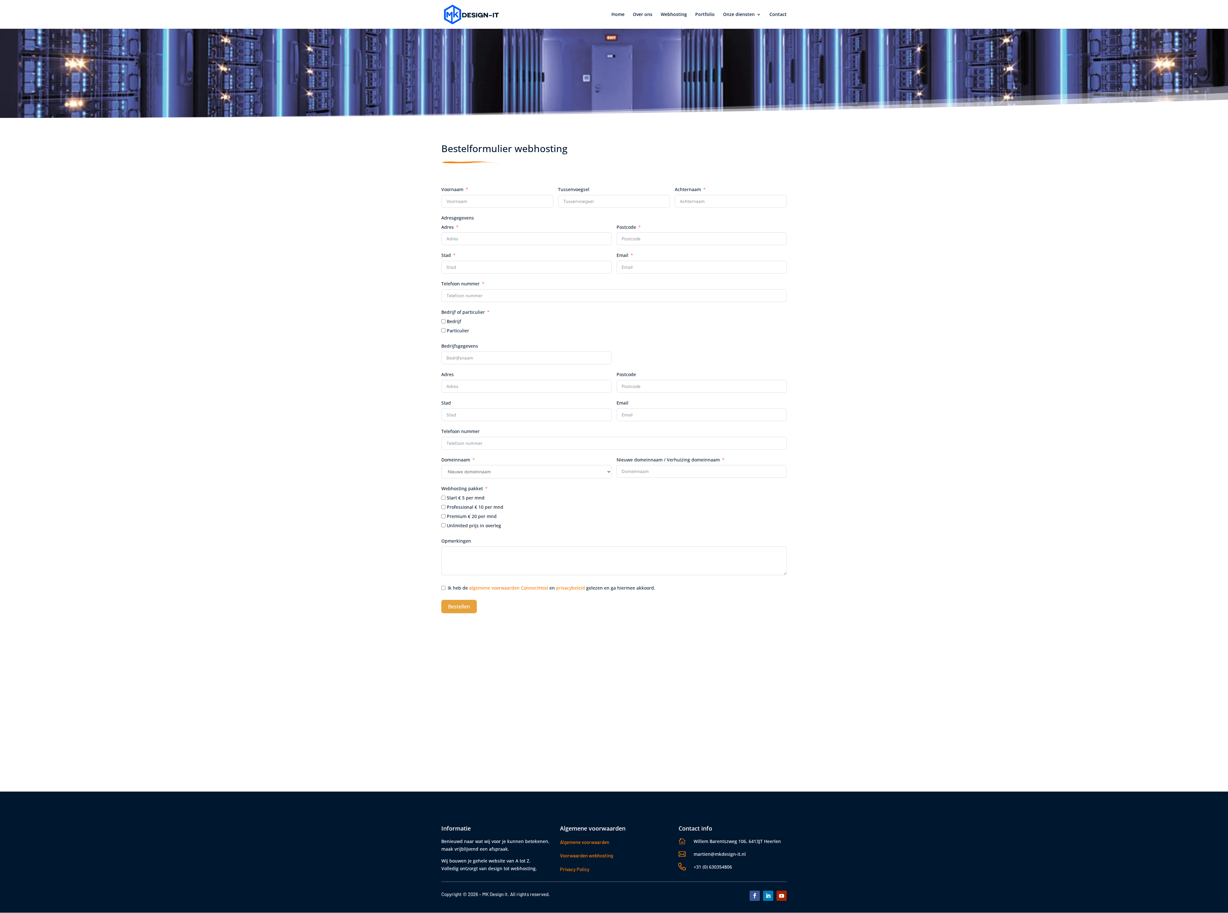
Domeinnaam (455, 460)
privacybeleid (570, 588)
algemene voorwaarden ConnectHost (508, 588)
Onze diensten (739, 14)
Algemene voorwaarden (584, 842)
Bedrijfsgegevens (459, 346)
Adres (447, 227)
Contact (778, 14)
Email (622, 255)
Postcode (626, 227)
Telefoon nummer (460, 284)
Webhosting (674, 14)
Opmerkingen (456, 541)
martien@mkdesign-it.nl (720, 854)
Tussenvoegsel (573, 189)
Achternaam (688, 189)
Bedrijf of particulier (463, 312)
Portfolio (705, 14)
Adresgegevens (457, 218)
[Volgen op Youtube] (781, 896)
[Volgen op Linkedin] (768, 896)
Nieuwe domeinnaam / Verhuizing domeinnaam (668, 460)
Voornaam (452, 189)
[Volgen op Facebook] (755, 896)
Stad (446, 255)
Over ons (642, 14)
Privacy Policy (574, 869)
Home (618, 14)
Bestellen (459, 606)
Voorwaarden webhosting (586, 855)
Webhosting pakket (462, 488)
